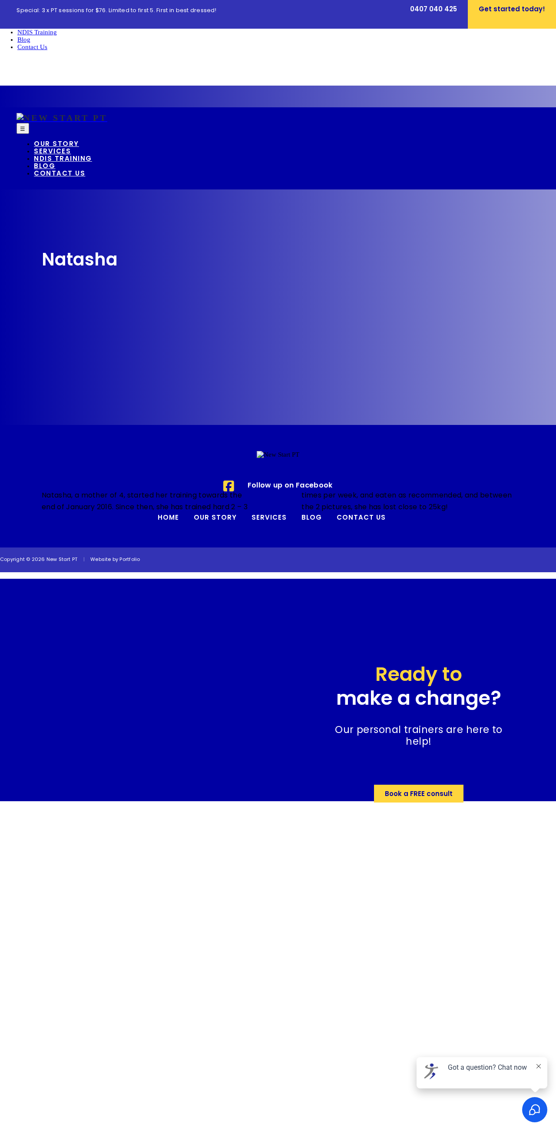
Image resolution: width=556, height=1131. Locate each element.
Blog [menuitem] (23, 39)
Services (269, 518)
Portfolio (129, 559)
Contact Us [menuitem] (32, 46)
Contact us (361, 518)
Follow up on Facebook (290, 485)
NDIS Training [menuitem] (37, 32)
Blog (311, 518)
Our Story (215, 518)
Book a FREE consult (419, 794)
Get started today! (512, 10)
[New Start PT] (62, 118)
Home (168, 518)
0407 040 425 (433, 10)
